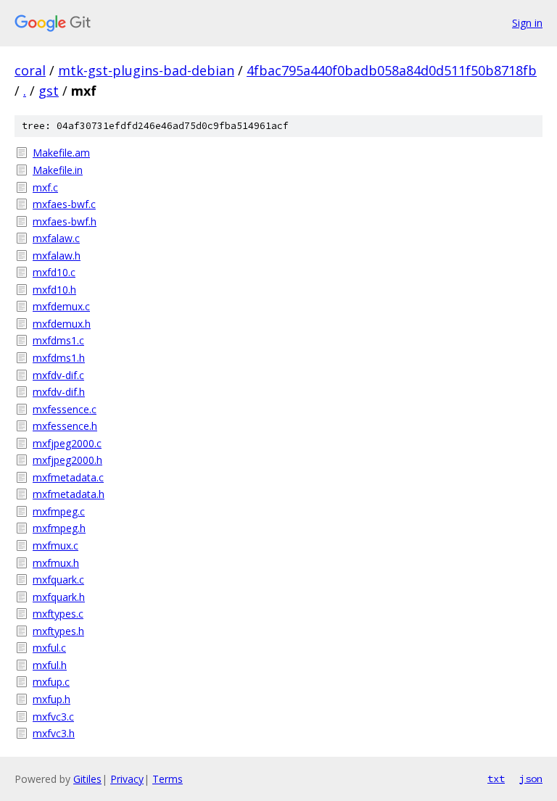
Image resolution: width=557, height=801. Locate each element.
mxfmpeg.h (59, 528)
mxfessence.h (65, 426)
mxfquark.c (58, 579)
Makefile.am (61, 152)
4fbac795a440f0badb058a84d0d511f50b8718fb (392, 70)
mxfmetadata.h (68, 494)
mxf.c (45, 187)
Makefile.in (58, 170)
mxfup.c (51, 682)
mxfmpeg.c (59, 511)
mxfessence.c (64, 409)
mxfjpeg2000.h (67, 460)
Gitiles (87, 779)
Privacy (127, 779)
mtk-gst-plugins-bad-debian (146, 70)
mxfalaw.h (57, 255)
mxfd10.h (54, 289)
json (530, 778)
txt (496, 778)
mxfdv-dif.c (58, 375)
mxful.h (50, 665)
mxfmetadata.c (68, 477)
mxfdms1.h (59, 358)
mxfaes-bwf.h (64, 221)
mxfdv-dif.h (59, 392)
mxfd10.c (54, 272)
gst (48, 90)
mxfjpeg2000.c (67, 443)
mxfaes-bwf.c (64, 204)
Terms (167, 779)
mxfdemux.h (62, 324)
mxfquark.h (59, 597)
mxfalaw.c (56, 238)
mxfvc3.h (54, 733)
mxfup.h (51, 699)
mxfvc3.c (53, 716)
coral (30, 70)
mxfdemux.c (61, 306)
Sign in (527, 23)
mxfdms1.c (58, 340)
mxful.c (49, 648)
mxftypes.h (58, 631)
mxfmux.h (56, 563)
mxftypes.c (58, 614)
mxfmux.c (55, 545)
